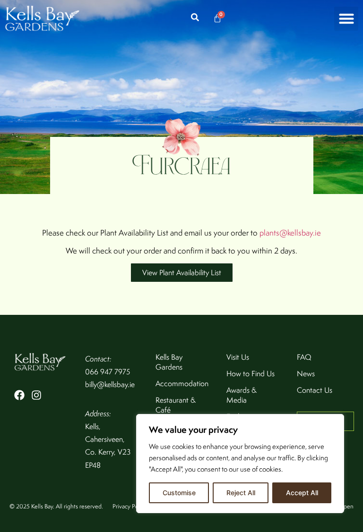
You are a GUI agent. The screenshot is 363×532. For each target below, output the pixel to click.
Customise (179, 493)
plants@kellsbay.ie (290, 233)
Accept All (302, 493)
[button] (346, 19)
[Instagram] (36, 395)
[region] (240, 463)
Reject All (240, 493)
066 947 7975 (107, 372)
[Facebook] (19, 395)
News (306, 374)
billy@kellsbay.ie (110, 384)
